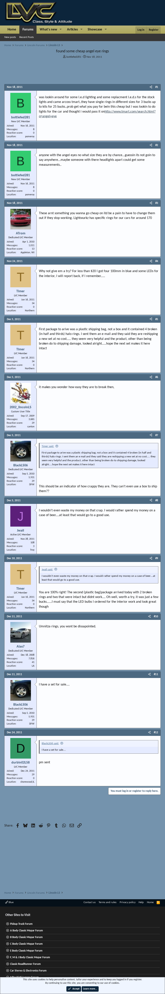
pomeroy (29, 136)
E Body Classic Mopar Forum (26, 950)
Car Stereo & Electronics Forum (28, 970)
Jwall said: (47, 569)
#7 (156, 435)
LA (33, 666)
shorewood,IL (27, 782)
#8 (156, 500)
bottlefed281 (73, 57)
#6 (156, 377)
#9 (156, 558)
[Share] (151, 87)
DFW (31, 484)
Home (12, 29)
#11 (156, 674)
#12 (156, 732)
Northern (29, 310)
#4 (156, 261)
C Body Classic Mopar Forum (26, 944)
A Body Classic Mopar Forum (26, 930)
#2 (156, 145)
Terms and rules (107, 902)
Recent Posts (26, 37)
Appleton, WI (27, 252)
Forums (28, 29)
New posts (10, 37)
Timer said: (48, 446)
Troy (32, 550)
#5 (156, 319)
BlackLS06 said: (50, 743)
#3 (156, 203)
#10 (156, 616)
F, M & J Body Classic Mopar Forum (30, 957)
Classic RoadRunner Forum (25, 964)
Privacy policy (128, 902)
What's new (48, 29)
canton (30, 426)
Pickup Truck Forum (21, 924)
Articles (72, 29)
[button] (61, 30)
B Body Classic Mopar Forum (26, 937)
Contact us (90, 902)
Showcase (95, 29)
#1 (156, 87)
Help (141, 902)
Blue (11, 902)
